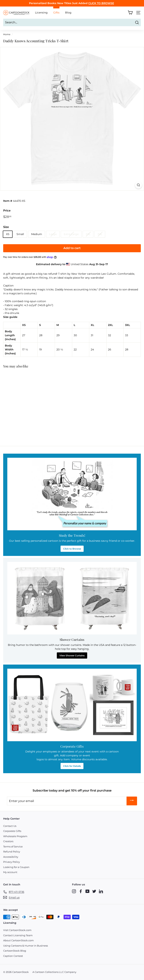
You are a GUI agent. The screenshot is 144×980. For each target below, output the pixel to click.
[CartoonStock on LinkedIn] (101, 891)
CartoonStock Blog (14, 950)
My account (10, 872)
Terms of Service (13, 846)
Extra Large (71, 234)
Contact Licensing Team (18, 935)
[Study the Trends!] (72, 494)
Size (6, 227)
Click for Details (72, 766)
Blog (68, 12)
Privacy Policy (11, 861)
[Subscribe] (132, 801)
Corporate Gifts (12, 830)
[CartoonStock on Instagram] (74, 891)
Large (53, 234)
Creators (8, 841)
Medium (36, 234)
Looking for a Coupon (16, 867)
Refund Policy (11, 851)
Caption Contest (13, 955)
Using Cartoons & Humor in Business (25, 945)
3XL (100, 234)
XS (7, 234)
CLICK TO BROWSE (101, 3)
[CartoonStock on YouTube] (87, 891)
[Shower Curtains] (72, 598)
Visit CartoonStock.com (17, 930)
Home (6, 34)
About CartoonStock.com (18, 940)
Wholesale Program (15, 836)
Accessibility (10, 856)
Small (20, 234)
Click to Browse (72, 548)
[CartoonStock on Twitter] (94, 891)
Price (6, 210)
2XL (88, 234)
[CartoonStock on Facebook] (81, 891)
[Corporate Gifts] (72, 705)
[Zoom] (138, 185)
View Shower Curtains (72, 655)
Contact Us (9, 825)
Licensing (41, 12)
